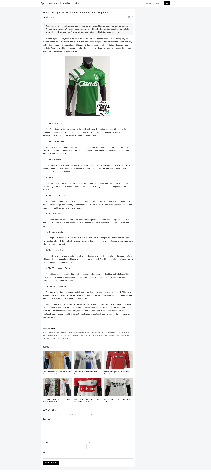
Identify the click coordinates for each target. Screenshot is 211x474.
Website (45, 452)
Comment (47, 419)
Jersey (52, 17)
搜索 (167, 3)
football (46, 17)
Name (91, 443)
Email (45, 443)
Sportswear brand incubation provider (60, 3)
